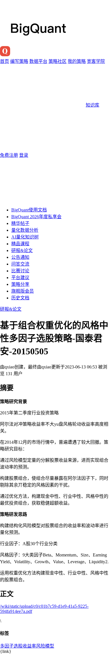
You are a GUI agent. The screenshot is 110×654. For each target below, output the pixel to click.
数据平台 (38, 61)
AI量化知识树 (25, 237)
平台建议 (20, 277)
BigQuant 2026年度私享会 (36, 216)
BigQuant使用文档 (29, 209)
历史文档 (20, 297)
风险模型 (45, 646)
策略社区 (58, 61)
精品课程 (20, 243)
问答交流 (20, 264)
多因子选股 (11, 646)
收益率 (29, 646)
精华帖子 (20, 223)
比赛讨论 (20, 270)
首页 (4, 61)
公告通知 (20, 257)
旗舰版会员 (22, 291)
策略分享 (20, 284)
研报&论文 (22, 250)
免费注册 (9, 155)
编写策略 (19, 61)
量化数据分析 (24, 230)
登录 (23, 155)
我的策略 (77, 61)
